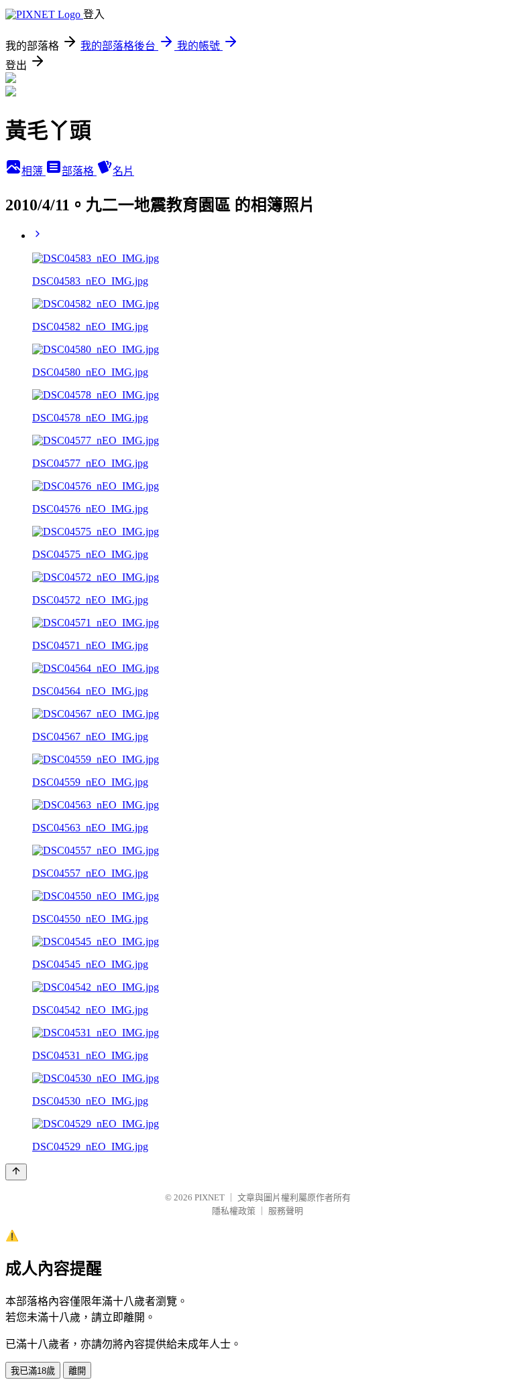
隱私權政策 (233, 1211)
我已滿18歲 (33, 1371)
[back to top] (16, 1172)
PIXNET (209, 1197)
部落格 (79, 171)
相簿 (33, 171)
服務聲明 (285, 1211)
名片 (123, 171)
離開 (77, 1371)
